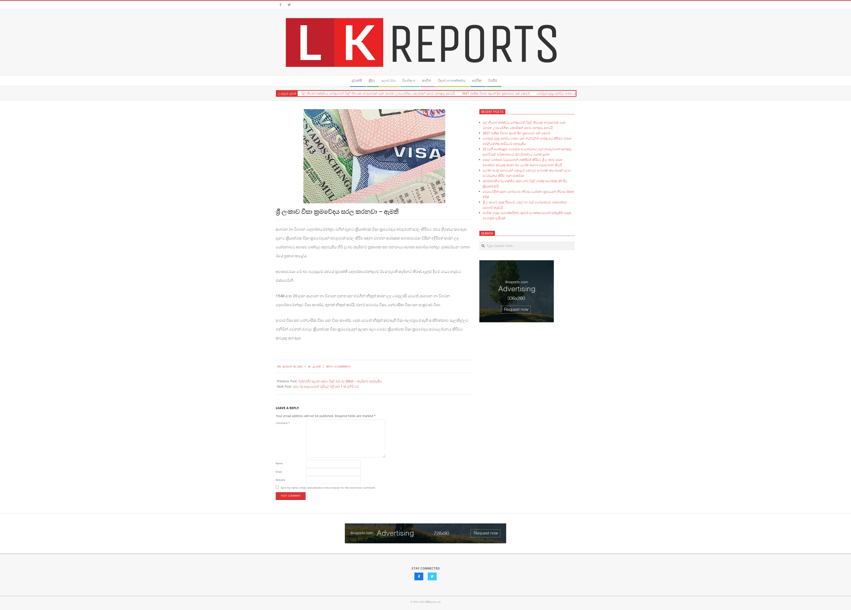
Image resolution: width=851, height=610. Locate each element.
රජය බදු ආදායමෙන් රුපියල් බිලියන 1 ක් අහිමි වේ (326, 386)
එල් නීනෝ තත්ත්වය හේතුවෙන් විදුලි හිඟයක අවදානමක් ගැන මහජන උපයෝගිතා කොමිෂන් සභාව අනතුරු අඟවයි (378, 93)
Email (279, 471)
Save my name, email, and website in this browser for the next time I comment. (328, 487)
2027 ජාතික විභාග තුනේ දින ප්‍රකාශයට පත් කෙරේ (496, 93)
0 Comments (342, 366)
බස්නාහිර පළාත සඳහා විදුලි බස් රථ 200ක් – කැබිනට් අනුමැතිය (340, 381)
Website (280, 480)
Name (279, 463)
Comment (283, 423)
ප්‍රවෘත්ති (316, 366)
